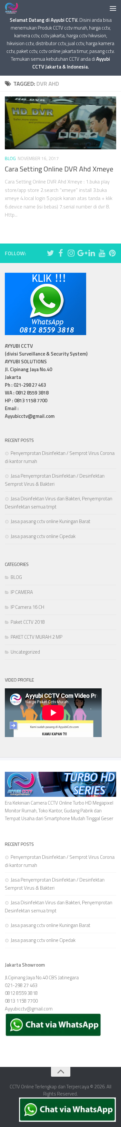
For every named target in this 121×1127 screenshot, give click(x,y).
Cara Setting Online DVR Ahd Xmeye (59, 168)
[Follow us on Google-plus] (81, 253)
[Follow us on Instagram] (71, 253)
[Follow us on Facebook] (61, 253)
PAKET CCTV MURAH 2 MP (36, 637)
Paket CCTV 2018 (28, 622)
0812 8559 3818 (21, 993)
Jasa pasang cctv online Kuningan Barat (50, 521)
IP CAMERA (22, 592)
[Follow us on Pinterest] (112, 253)
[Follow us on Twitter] (50, 253)
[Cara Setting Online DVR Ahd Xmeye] (60, 122)
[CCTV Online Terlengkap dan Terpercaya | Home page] (14, 8)
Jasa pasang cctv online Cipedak (43, 536)
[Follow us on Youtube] (102, 253)
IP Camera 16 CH (27, 607)
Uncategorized (25, 652)
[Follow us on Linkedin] (92, 253)
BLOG (10, 158)
